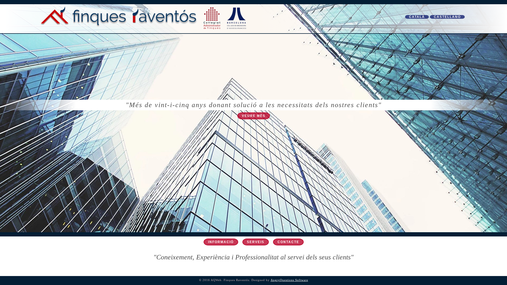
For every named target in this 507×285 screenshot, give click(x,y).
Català (417, 17)
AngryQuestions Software (289, 280)
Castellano (447, 17)
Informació (221, 242)
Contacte (288, 242)
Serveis (255, 242)
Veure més (253, 116)
